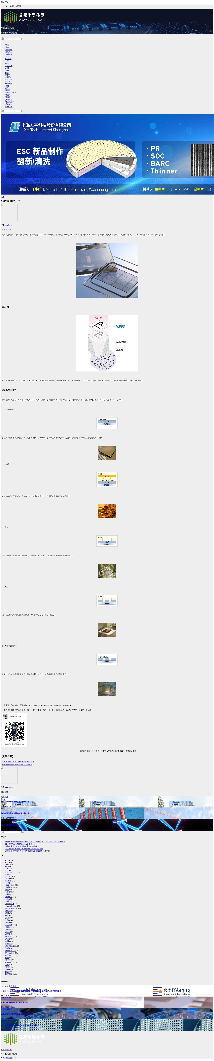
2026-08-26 (5, 1018)
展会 (7, 47)
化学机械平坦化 (11, 908)
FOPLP (8, 864)
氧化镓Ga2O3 (10, 93)
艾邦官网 (8, 100)
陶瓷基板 (8, 83)
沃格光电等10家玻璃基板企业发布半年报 (21, 846)
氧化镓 (8, 944)
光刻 (3, 797)
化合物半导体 (10, 906)
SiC (6, 88)
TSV (7, 883)
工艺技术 (8, 66)
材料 (7, 68)
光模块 (8, 894)
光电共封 (8, 897)
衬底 (7, 965)
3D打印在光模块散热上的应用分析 (19, 844)
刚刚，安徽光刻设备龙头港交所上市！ (16, 801)
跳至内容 (4, 2)
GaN (7, 866)
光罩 (2, 197)
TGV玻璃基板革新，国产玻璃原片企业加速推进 (24, 849)
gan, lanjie (8, 225)
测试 (7, 948)
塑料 (7, 86)
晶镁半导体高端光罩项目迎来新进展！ (16, 813)
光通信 (8, 77)
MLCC (7, 81)
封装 (7, 920)
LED (7, 870)
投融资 (8, 927)
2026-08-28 (5, 995)
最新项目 (8, 52)
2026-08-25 (5, 1030)
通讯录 (8, 97)
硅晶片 (8, 90)
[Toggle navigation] (2, 37)
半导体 (8, 911)
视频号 (8, 95)
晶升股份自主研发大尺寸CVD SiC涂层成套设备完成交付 (27, 851)
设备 (7, 70)
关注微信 (8, 104)
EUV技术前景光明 (8, 825)
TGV (7, 57)
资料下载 (8, 107)
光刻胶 (8, 892)
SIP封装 (8, 59)
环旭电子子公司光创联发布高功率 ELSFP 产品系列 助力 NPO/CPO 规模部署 (35, 842)
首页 (7, 45)
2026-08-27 (5, 1007)
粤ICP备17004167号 (8, 1058)
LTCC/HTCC (10, 79)
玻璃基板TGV (10, 951)
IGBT (7, 75)
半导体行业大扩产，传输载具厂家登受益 (18, 762)
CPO (7, 862)
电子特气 (8, 955)
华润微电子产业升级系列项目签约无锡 (17, 765)
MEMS (8, 874)
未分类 (8, 939)
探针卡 (8, 929)
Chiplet (7, 860)
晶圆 (7, 63)
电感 (7, 958)
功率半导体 (9, 904)
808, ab (13, 806)
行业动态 (8, 50)
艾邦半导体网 (7, 28)
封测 (7, 61)
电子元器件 (9, 953)
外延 (7, 915)
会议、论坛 (9, 885)
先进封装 (8, 54)
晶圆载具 (8, 934)
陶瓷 (7, 73)
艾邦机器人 (9, 102)
